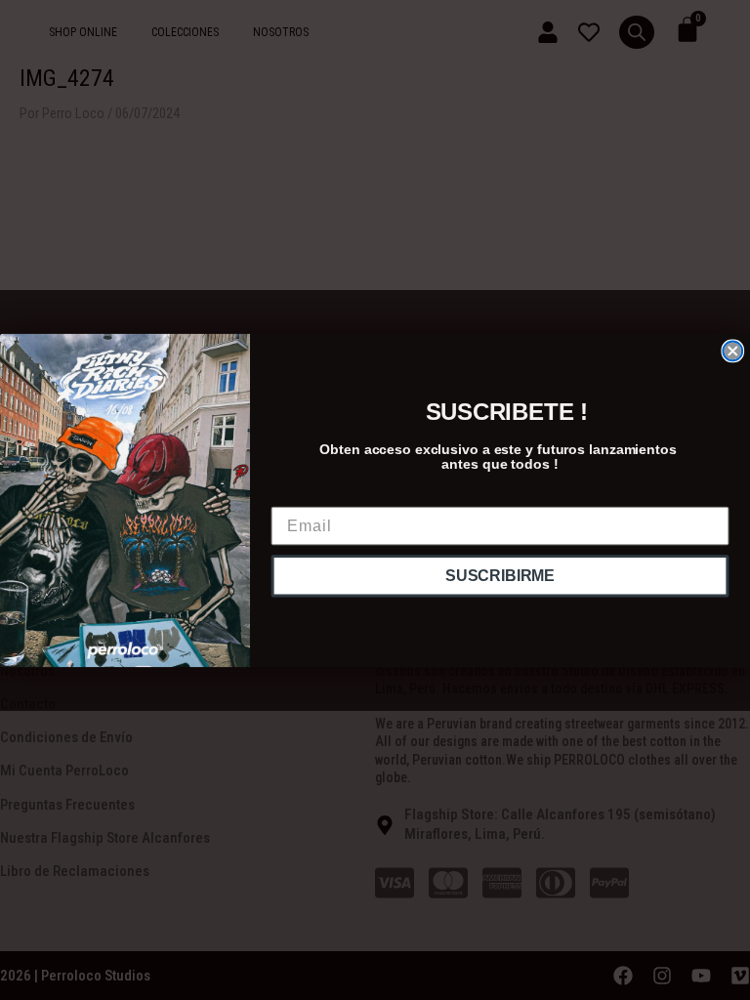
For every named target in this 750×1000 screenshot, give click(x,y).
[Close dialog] (732, 350)
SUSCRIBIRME (500, 575)
